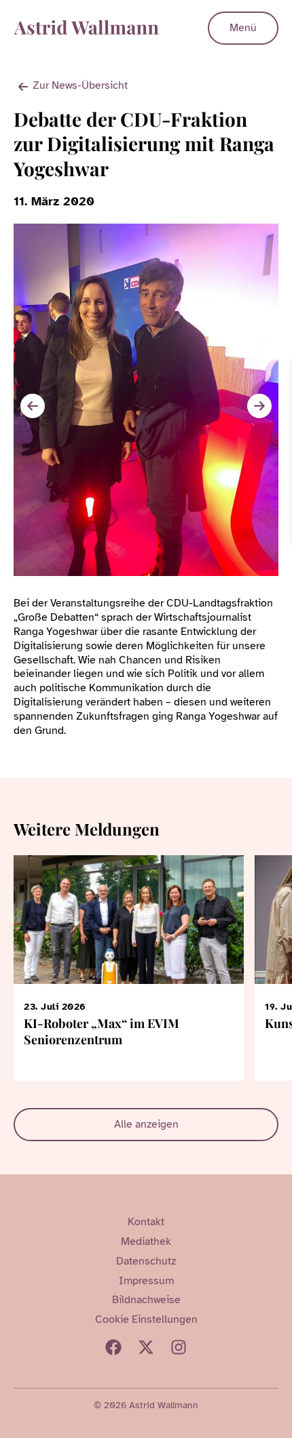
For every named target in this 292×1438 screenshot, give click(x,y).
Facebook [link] (113, 1347)
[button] (259, 406)
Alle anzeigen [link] (146, 1124)
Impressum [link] (146, 1281)
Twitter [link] (146, 1347)
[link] (280, 372)
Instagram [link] (178, 1347)
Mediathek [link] (146, 1241)
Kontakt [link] (146, 1222)
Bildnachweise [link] (146, 1300)
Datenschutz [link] (146, 1261)
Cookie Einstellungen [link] (146, 1319)
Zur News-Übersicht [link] (80, 85)
